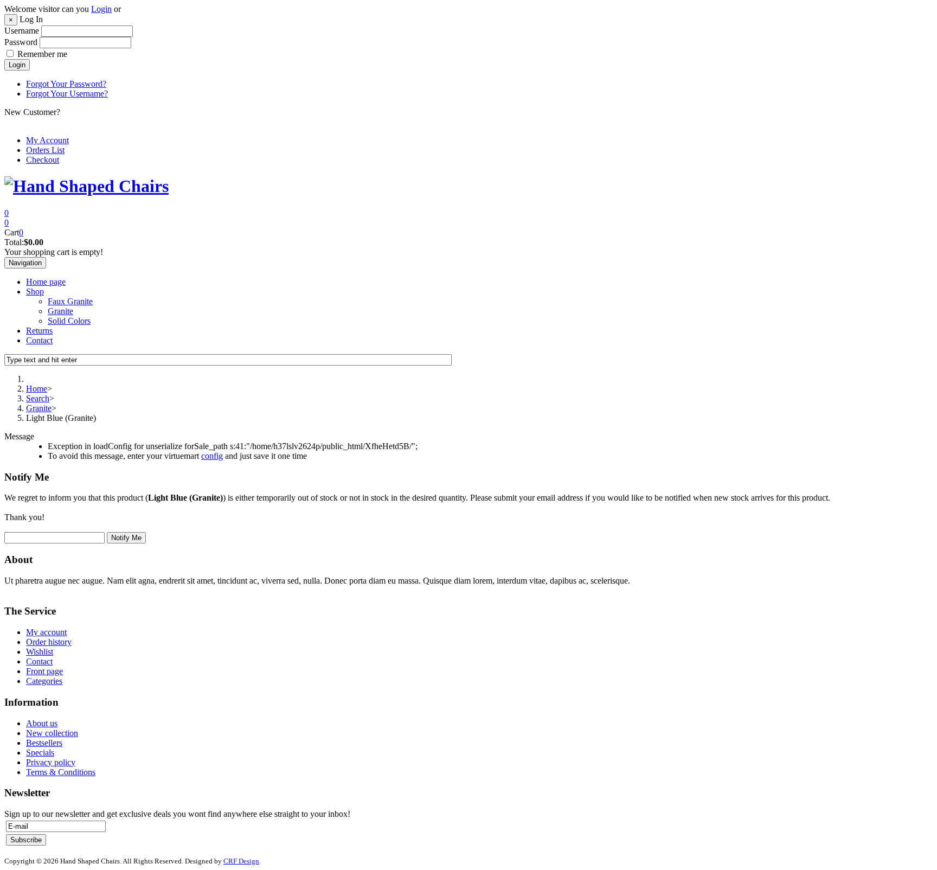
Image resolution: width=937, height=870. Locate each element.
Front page (44, 671)
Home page (46, 281)
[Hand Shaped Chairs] (86, 186)
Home (36, 388)
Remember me (42, 54)
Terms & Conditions (60, 772)
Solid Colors (69, 320)
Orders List (45, 150)
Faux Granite (70, 301)
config (212, 455)
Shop (35, 291)
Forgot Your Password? (66, 83)
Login (101, 9)
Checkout (42, 159)
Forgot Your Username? (67, 93)
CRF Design (241, 861)
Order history (49, 642)
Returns (39, 330)
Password (20, 42)
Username (21, 30)
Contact (39, 340)
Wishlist (39, 651)
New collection (52, 733)
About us (41, 723)
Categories (44, 681)
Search (37, 398)
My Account (47, 140)
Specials (40, 752)
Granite (60, 311)
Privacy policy (50, 762)
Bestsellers (44, 742)
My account (46, 632)
